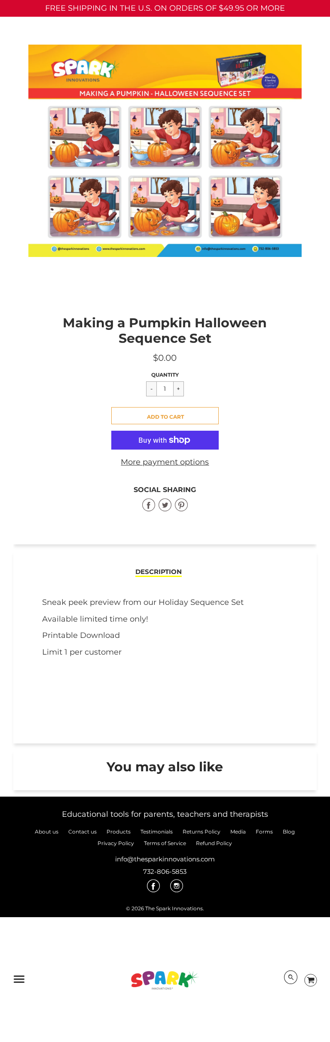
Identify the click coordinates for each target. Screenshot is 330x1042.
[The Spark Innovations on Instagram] (176, 889)
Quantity (165, 374)
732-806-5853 (164, 871)
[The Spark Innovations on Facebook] (153, 889)
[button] (165, 415)
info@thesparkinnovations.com (165, 859)
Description (158, 572)
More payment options (165, 462)
